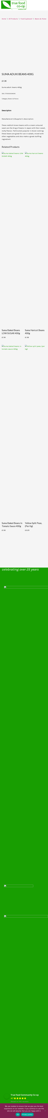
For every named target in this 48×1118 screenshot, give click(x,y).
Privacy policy (27, 1114)
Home (4, 19)
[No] (45, 1110)
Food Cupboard (26, 19)
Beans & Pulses (41, 19)
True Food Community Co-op (25, 1095)
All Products (13, 19)
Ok (18, 1114)
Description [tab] (6, 110)
